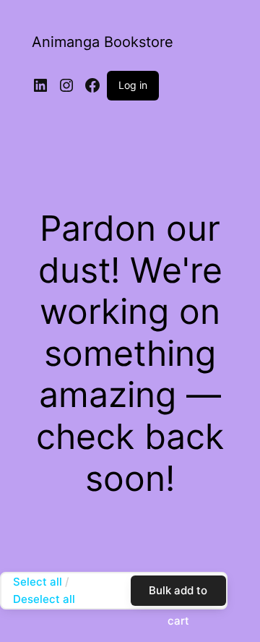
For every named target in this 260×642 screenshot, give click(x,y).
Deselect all (44, 599)
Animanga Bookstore (102, 42)
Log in (132, 85)
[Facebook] (92, 85)
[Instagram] (66, 85)
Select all (37, 581)
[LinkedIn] (40, 85)
